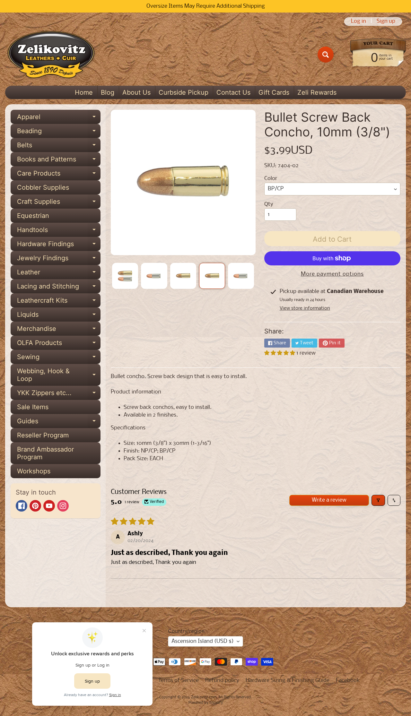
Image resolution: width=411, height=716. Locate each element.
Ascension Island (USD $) (202, 641)
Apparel (59, 118)
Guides (59, 422)
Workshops (33, 471)
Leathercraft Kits (59, 302)
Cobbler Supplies (43, 187)
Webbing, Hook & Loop (59, 375)
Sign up (386, 21)
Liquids (59, 316)
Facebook (348, 680)
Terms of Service (178, 680)
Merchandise (59, 330)
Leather (59, 273)
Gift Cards (273, 92)
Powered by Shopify (205, 703)
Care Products (59, 174)
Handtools (59, 231)
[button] (280, 353)
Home (84, 92)
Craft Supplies (59, 203)
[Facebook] (21, 506)
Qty (268, 204)
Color (270, 179)
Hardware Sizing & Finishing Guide (287, 680)
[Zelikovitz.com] (51, 55)
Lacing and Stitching (59, 287)
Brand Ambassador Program (45, 453)
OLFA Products (59, 344)
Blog (107, 92)
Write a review (329, 500)
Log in (358, 21)
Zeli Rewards (317, 92)
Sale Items (32, 407)
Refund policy (222, 680)
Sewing (59, 358)
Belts (59, 146)
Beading (59, 132)
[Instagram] (63, 506)
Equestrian (33, 216)
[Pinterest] (35, 506)
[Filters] (378, 500)
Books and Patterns (59, 160)
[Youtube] (49, 506)
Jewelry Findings (59, 259)
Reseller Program (43, 435)
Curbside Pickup (183, 92)
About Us (136, 92)
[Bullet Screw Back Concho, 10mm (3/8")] (125, 276)
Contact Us (233, 92)
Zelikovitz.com (203, 697)
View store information (305, 308)
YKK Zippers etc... (59, 394)
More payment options (332, 274)
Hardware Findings (59, 245)
